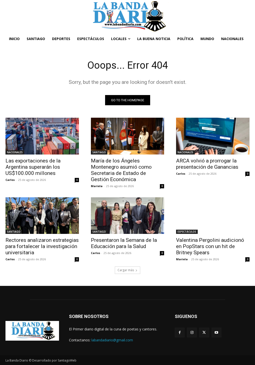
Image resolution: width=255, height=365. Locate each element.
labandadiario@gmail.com (112, 340)
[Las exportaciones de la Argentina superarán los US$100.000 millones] (42, 136)
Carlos (10, 180)
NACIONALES (15, 152)
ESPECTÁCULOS (187, 231)
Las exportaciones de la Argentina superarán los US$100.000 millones (33, 167)
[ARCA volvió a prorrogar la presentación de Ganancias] (213, 136)
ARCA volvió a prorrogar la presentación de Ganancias (207, 164)
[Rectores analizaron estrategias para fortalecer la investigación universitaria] (42, 215)
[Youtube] (216, 332)
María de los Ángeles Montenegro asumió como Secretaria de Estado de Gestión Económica (121, 170)
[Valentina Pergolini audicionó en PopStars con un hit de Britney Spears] (213, 215)
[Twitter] (204, 332)
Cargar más (126, 270)
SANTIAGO (99, 152)
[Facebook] (180, 332)
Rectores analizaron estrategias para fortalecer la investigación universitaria (42, 246)
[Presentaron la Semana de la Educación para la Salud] (127, 215)
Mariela (97, 186)
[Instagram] (192, 332)
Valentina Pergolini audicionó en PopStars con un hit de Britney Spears (210, 246)
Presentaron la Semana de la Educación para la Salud (124, 243)
